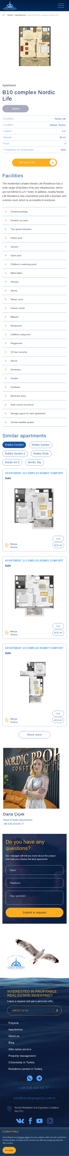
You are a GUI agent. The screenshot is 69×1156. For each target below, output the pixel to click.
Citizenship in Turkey (21, 1062)
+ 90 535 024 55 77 (34, 1087)
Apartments (20, 15)
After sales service (20, 1049)
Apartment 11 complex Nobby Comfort (34, 560)
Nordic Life (60, 118)
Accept (9, 1150)
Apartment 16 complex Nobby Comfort (34, 648)
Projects (14, 1023)
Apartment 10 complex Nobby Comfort (34, 473)
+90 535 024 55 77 (13, 824)
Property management (22, 1056)
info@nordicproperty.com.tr (34, 1098)
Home (10, 15)
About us (14, 1036)
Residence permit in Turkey (25, 1069)
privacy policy (24, 1137)
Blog (11, 1042)
